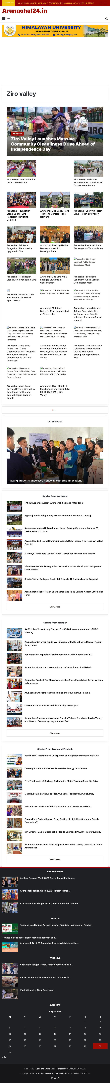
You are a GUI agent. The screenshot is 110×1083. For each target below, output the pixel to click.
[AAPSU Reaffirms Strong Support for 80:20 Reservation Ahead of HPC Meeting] (14, 633)
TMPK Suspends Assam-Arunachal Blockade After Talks (53, 502)
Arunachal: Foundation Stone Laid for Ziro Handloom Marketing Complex (18, 215)
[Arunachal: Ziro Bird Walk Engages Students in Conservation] (55, 266)
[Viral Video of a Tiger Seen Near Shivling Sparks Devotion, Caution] (10, 994)
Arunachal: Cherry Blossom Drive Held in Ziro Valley (88, 212)
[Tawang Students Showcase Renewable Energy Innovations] (14, 772)
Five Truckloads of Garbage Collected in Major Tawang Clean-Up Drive (61, 781)
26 (40, 1046)
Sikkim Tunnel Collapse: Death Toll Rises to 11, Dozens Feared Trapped (61, 579)
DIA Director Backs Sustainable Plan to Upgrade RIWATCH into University (62, 831)
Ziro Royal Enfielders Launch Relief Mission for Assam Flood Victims (59, 553)
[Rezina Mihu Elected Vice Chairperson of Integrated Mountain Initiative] (14, 759)
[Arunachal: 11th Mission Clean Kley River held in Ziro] (21, 266)
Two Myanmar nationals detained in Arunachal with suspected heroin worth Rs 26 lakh (55, 3)
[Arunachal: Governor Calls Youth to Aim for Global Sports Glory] (8, 290)
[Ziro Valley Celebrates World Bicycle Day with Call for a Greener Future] (88, 168)
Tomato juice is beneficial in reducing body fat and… (29, 937)
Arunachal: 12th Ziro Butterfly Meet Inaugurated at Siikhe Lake (54, 311)
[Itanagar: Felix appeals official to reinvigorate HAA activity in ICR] (14, 658)
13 (55, 1034)
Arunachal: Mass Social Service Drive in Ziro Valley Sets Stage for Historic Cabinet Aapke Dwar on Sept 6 (21, 392)
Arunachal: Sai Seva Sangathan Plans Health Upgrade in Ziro (19, 248)
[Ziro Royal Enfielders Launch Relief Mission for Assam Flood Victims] (14, 557)
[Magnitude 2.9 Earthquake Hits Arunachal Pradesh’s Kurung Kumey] (14, 797)
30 (100, 1046)
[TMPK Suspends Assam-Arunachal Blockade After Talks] (14, 506)
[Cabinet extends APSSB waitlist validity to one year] (14, 709)
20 (55, 1040)
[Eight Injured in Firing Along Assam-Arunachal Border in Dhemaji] (14, 519)
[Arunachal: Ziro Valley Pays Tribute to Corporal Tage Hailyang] (55, 200)
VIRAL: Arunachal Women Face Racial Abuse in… (45, 977)
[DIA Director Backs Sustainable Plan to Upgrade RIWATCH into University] (14, 835)
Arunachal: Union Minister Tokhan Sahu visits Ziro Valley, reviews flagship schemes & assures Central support (88, 314)
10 (10, 1034)
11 (25, 1034)
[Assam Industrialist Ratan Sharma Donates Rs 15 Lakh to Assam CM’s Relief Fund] (14, 595)
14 (70, 1034)
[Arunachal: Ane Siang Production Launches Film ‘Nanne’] (10, 907)
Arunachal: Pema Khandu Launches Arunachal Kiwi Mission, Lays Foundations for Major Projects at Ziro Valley (53, 351)
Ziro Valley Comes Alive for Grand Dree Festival (21, 181)
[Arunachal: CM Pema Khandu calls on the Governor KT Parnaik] (14, 696)
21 (70, 1040)
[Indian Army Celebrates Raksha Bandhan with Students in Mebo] (14, 810)
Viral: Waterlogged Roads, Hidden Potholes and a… (46, 964)
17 (10, 1040)
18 (25, 1040)
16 (100, 1034)
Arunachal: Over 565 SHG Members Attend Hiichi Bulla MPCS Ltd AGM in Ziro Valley (55, 390)
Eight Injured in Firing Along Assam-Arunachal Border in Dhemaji (57, 515)
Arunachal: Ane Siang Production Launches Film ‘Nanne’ (49, 903)
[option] (55, 455)
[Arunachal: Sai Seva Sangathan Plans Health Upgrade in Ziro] (21, 234)
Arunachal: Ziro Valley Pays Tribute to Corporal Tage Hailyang (54, 213)
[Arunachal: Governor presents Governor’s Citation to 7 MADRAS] (14, 671)
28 (70, 1046)
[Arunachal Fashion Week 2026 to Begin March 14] (10, 894)
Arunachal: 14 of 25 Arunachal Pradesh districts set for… (49, 943)
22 (85, 1040)
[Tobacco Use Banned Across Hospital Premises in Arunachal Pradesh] (10, 928)
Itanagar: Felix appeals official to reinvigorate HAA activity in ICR (58, 654)
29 (85, 1046)
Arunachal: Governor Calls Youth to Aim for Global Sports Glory (20, 297)
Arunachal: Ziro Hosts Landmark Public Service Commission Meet (87, 279)
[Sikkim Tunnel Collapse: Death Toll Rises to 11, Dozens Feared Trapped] (14, 583)
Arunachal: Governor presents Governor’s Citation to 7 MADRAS (57, 667)
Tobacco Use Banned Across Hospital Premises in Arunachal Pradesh (56, 925)
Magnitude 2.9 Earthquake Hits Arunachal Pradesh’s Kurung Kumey (59, 793)
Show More (55, 607)
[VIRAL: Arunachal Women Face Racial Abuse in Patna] (10, 981)
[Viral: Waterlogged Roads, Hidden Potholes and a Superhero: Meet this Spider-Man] (10, 968)
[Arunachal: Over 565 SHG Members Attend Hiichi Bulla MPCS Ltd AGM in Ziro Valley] (55, 375)
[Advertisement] (55, 61)
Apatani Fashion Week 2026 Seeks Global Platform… (47, 878)
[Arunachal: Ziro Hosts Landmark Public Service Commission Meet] (88, 266)
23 (100, 1040)
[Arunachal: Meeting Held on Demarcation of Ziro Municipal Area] (55, 234)
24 (10, 1046)
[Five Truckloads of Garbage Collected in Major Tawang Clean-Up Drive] (14, 785)
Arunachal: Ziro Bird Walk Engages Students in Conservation (53, 279)
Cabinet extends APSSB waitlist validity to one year (51, 705)
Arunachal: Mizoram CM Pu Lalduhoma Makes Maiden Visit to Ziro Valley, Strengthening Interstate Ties (88, 351)
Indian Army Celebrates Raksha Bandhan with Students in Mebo (57, 806)
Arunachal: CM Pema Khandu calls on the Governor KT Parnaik (57, 692)
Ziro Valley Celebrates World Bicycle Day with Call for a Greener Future (88, 182)
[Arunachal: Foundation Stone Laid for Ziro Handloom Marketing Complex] (21, 200)
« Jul (4, 1057)
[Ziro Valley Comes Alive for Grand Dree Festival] (21, 168)
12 (40, 1034)
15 (85, 1034)
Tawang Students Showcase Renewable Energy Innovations (45, 480)
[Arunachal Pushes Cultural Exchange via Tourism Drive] (88, 234)
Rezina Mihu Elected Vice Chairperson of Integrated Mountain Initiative (61, 755)
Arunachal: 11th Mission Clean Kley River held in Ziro (21, 278)
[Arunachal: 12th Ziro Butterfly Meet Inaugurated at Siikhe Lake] (55, 297)
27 (55, 1046)
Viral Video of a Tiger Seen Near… (37, 990)
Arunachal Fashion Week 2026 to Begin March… (45, 890)
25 (25, 1046)
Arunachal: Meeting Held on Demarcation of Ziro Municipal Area (54, 248)
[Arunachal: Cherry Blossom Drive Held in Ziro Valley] (88, 200)
